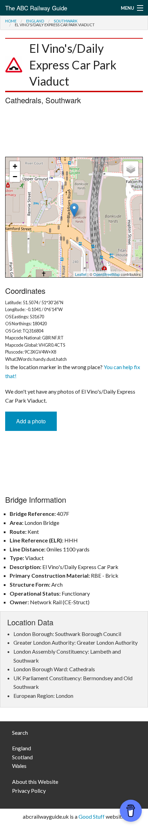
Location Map (73, 217)
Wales (19, 765)
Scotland (22, 757)
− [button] (15, 176)
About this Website (35, 781)
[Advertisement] (74, 132)
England (35, 21)
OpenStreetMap (106, 274)
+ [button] (15, 166)
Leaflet (80, 274)
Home (11, 21)
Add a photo (31, 421)
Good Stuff (91, 816)
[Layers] (130, 168)
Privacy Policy (29, 790)
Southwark (65, 21)
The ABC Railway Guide (36, 7)
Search (20, 732)
